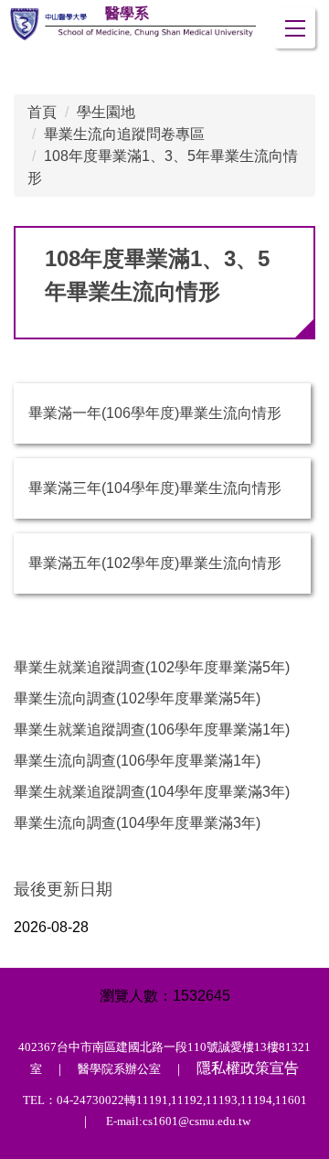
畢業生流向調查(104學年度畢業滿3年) (137, 823)
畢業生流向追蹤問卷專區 (124, 134)
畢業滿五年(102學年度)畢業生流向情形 (154, 563)
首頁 (42, 112)
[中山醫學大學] (131, 24)
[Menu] (294, 27)
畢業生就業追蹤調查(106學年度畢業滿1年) (152, 729)
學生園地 (106, 112)
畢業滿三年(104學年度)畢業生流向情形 (154, 488)
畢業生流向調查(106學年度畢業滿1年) (137, 760)
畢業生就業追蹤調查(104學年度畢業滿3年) (152, 791)
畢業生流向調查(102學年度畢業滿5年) (137, 698)
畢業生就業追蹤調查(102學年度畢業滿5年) (152, 667)
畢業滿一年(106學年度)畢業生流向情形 (154, 413)
